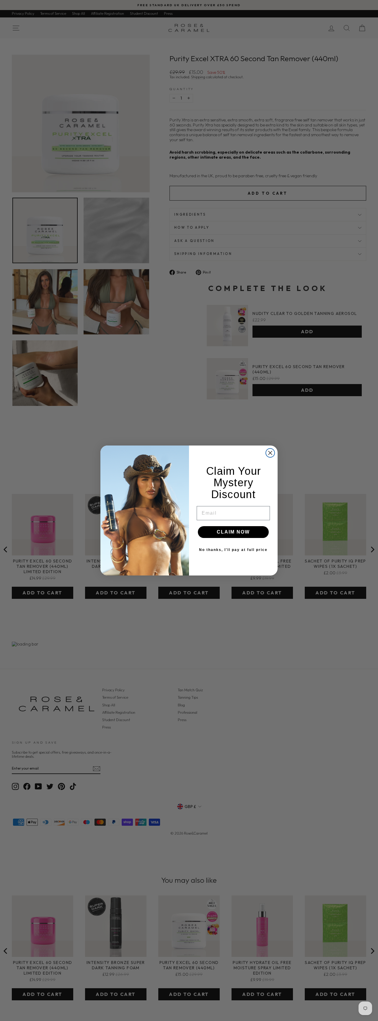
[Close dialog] (270, 452)
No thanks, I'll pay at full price (233, 550)
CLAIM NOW (233, 531)
